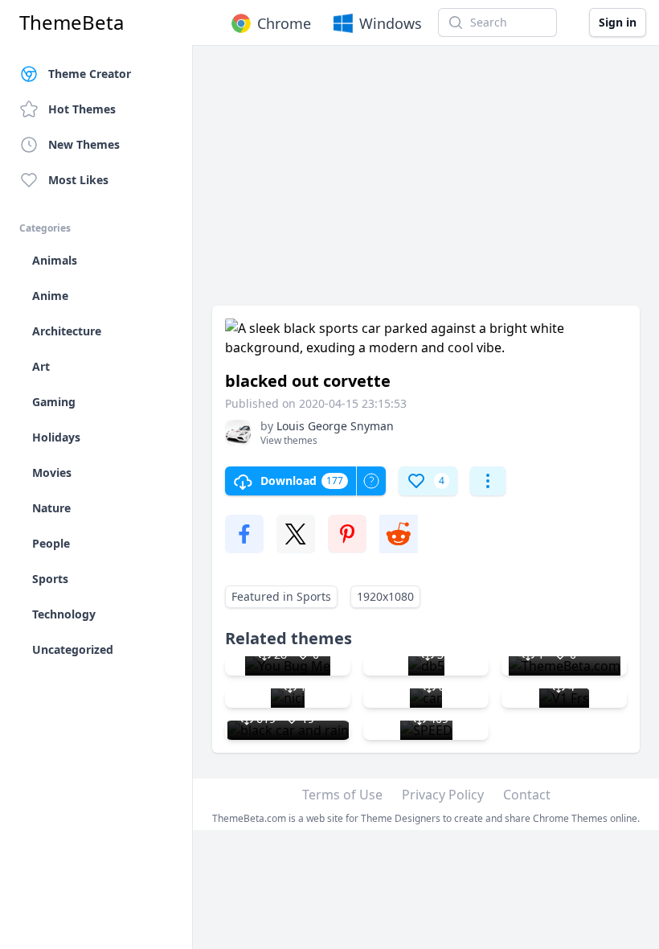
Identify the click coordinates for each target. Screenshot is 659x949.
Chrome (284, 23)
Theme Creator (89, 73)
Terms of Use (342, 794)
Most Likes (78, 179)
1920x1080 (385, 596)
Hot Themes (82, 109)
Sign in (617, 22)
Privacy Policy (443, 794)
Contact (527, 794)
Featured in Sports (281, 596)
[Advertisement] (426, 183)
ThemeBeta (71, 22)
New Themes (84, 144)
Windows (390, 23)
